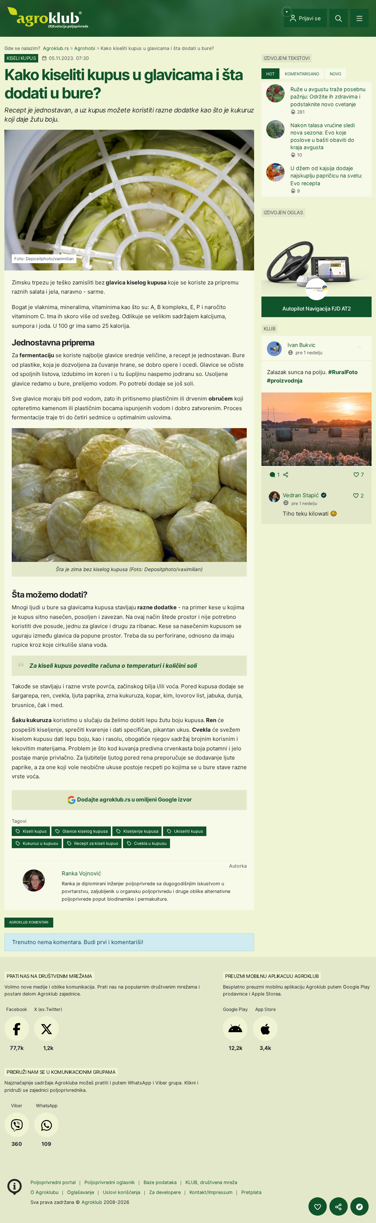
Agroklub (92, 1202)
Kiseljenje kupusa (140, 831)
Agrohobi (84, 48)
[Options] (359, 347)
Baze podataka (161, 1182)
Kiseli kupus (34, 831)
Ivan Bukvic (301, 345)
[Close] (338, 18)
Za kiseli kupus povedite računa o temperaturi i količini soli (113, 665)
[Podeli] (338, 1206)
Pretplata (251, 1192)
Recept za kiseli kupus (95, 843)
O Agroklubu (44, 1192)
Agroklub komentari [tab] (28, 922)
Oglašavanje (80, 1192)
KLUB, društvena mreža (211, 1182)
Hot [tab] (270, 73)
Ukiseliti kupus (188, 831)
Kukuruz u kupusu (40, 843)
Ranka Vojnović (81, 873)
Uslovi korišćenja (121, 1192)
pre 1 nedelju (309, 352)
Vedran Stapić (301, 495)
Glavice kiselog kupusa (84, 831)
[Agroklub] (47, 17)
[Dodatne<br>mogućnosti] (359, 1206)
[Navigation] (359, 18)
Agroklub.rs (56, 48)
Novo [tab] (335, 73)
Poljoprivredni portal (53, 1182)
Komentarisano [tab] (302, 73)
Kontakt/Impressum (210, 1192)
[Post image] (316, 428)
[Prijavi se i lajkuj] (317, 1206)
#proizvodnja (285, 380)
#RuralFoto (343, 372)
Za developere (165, 1192)
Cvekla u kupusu (150, 843)
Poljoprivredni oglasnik (110, 1182)
